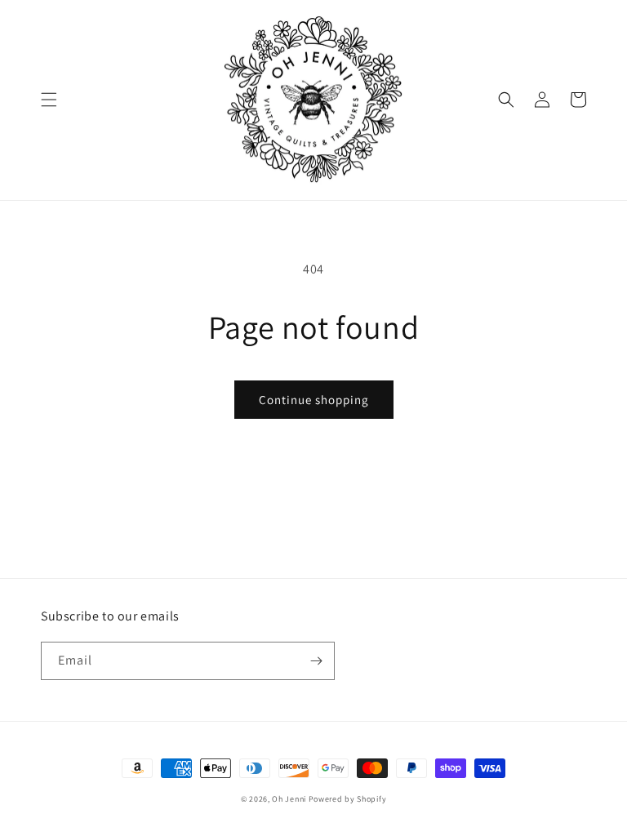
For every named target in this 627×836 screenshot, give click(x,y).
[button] (49, 100)
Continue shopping (314, 399)
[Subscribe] (316, 661)
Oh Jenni (289, 799)
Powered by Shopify (348, 799)
